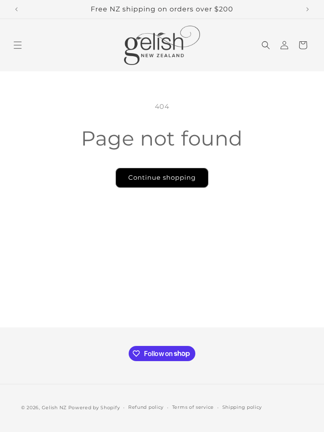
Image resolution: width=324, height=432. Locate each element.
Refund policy (146, 407)
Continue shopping (162, 177)
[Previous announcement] (16, 9)
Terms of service (193, 407)
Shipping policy (242, 407)
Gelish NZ (54, 407)
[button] (17, 45)
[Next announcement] (307, 9)
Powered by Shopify (94, 407)
